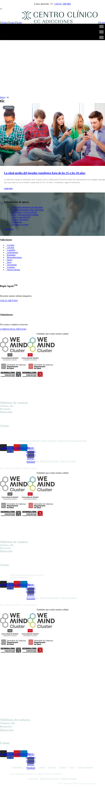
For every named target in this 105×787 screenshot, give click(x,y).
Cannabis (11, 250)
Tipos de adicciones (19, 219)
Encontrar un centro (19, 224)
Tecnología (12, 265)
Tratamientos (16, 222)
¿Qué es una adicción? (21, 217)
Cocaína (10, 245)
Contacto (60, 441)
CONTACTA (8, 229)
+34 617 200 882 (62, 3)
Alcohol (10, 247)
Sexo (9, 262)
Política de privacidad (49, 461)
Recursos (52, 441)
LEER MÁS (8, 189)
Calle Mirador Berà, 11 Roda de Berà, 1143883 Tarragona (10, 420)
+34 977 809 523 (19, 409)
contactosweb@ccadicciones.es (14, 431)
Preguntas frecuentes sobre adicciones (27, 210)
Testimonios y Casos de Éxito (24, 212)
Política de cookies (68, 461)
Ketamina (11, 255)
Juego (9, 260)
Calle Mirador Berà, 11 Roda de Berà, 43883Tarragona (11, 736)
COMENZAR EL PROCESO (13, 329)
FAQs (67, 441)
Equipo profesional (78, 441)
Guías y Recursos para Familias (24, 214)
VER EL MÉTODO (9, 300)
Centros (44, 441)
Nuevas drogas (13, 269)
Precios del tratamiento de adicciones (27, 207)
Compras (11, 267)
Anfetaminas (12, 252)
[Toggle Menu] (101, 26)
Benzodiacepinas (14, 257)
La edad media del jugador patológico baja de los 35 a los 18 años (44, 173)
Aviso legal (34, 461)
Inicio (2, 97)
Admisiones (35, 441)
